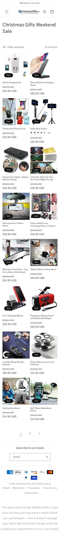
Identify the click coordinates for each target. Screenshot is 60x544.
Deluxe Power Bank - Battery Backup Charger (15, 178)
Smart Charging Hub (11, 82)
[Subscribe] (46, 457)
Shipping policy (31, 493)
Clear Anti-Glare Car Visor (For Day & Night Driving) (42, 178)
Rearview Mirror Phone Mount (13, 224)
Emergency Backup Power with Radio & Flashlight (42, 316)
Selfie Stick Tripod (38, 128)
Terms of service (50, 488)
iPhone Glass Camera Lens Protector (42, 363)
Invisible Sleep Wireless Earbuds (13, 363)
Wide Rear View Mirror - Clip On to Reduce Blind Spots (15, 270)
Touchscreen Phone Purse (14, 128)
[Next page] (39, 433)
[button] (6, 11)
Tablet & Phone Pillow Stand (43, 269)
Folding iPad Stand (11, 408)
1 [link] (21, 433)
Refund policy (18, 488)
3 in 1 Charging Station (12, 315)
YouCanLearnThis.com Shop (28, 484)
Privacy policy (34, 488)
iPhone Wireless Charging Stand (42, 83)
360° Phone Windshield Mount (41, 409)
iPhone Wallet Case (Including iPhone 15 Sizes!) (43, 224)
